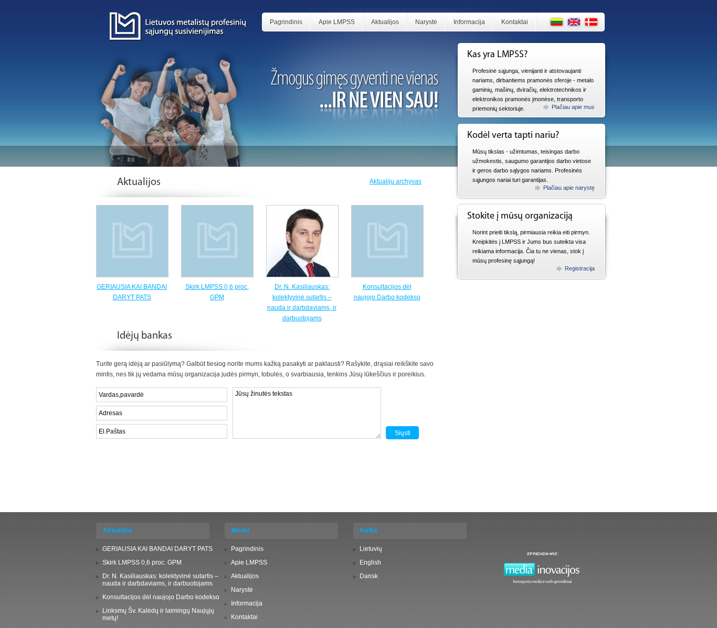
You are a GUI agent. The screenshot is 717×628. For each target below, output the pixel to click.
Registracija (580, 268)
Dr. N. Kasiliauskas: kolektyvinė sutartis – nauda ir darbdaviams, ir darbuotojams (160, 579)
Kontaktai (514, 22)
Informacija (469, 22)
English (370, 562)
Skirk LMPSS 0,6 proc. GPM (142, 562)
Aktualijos (385, 22)
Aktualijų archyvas (395, 181)
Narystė (426, 22)
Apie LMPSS (337, 22)
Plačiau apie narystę (569, 188)
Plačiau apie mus (573, 107)
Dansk (369, 576)
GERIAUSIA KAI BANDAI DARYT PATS (157, 549)
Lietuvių (371, 549)
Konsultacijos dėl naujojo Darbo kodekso (160, 597)
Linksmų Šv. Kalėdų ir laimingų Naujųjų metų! (158, 614)
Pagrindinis (286, 22)
